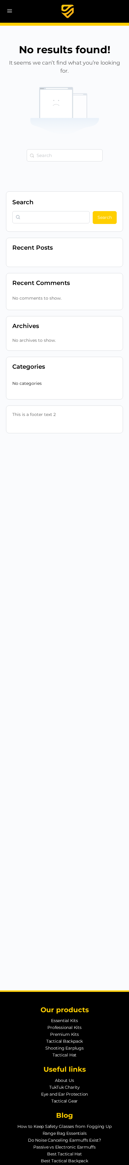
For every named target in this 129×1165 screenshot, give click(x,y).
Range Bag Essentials (65, 1133)
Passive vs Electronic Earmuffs (64, 1147)
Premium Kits (64, 1034)
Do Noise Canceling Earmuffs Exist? (64, 1140)
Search (23, 202)
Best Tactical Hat (64, 1154)
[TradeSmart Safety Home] (67, 11)
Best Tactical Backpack (64, 1161)
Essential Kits (64, 1020)
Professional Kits (64, 1027)
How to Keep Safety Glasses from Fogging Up (64, 1126)
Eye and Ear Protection (64, 1094)
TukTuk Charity (64, 1087)
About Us (64, 1080)
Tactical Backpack (64, 1041)
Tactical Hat (64, 1055)
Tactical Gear (64, 1101)
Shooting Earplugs (64, 1048)
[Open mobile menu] (9, 11)
